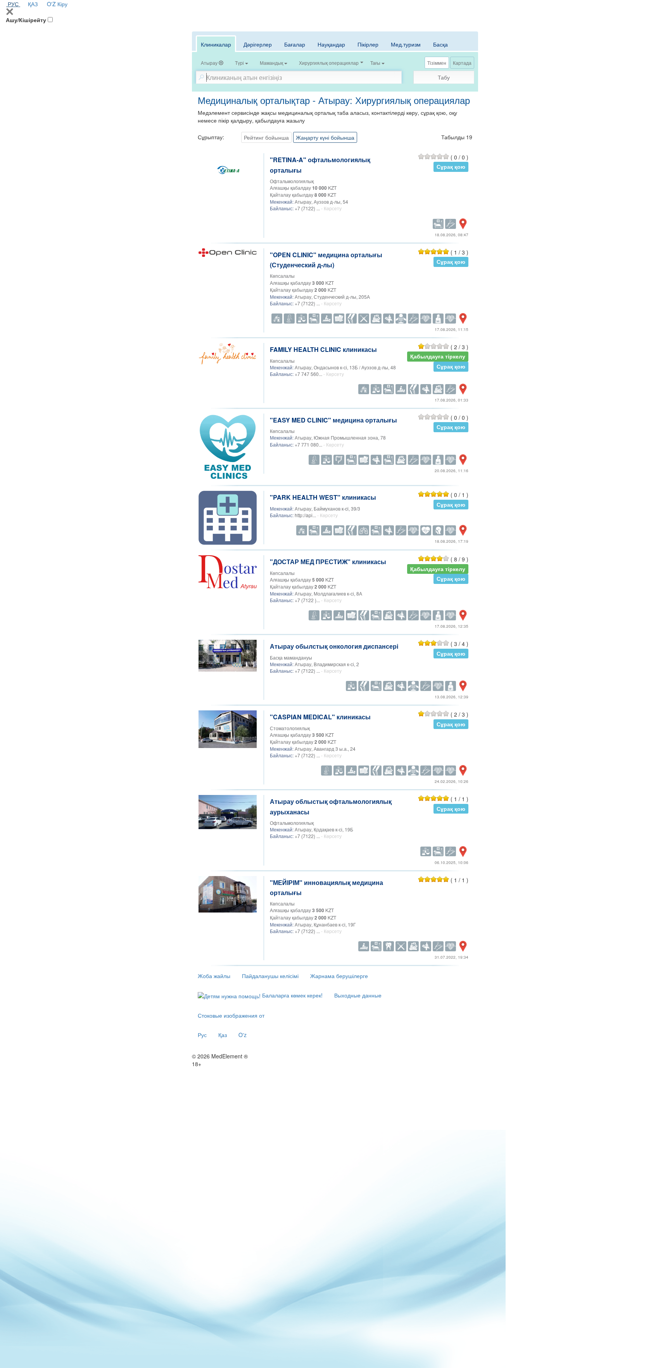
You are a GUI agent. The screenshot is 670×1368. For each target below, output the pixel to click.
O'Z (51, 4)
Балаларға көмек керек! (292, 995)
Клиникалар (216, 44)
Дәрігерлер (257, 44)
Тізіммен (436, 62)
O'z (242, 1035)
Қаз (222, 1035)
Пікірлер (367, 44)
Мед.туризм (406, 44)
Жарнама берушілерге (339, 976)
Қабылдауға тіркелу (437, 356)
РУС (13, 4)
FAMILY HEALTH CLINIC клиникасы (323, 349)
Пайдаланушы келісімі (270, 976)
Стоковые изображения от (231, 1015)
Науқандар (331, 44)
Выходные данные (358, 995)
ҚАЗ (32, 4)
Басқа (440, 44)
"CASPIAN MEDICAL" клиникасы (320, 716)
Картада (462, 62)
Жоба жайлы (214, 976)
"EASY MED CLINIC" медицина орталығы (333, 420)
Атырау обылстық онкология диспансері (334, 646)
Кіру (62, 4)
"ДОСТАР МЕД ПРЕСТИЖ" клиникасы (328, 561)
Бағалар (294, 44)
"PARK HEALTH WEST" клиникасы (323, 497)
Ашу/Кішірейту (26, 20)
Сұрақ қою (451, 166)
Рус (202, 1035)
